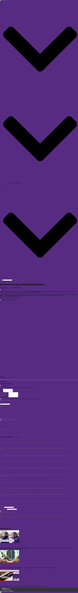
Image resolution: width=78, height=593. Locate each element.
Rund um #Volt (7, 183)
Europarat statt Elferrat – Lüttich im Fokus (10, 434)
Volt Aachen (4, 521)
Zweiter (33, 377)
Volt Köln (4, 524)
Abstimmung (10, 377)
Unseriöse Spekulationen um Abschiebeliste (9, 499)
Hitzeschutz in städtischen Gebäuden (7, 492)
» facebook (2, 410)
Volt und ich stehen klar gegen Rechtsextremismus (11, 431)
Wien (31, 377)
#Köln (5, 188)
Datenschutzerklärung (6, 589)
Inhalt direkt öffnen (3, 301)
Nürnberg (18, 377)
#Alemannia (6, 190)
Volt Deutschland (5, 522)
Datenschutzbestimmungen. (13, 511)
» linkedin (2, 408)
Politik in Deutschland (27, 543)
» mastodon (2, 413)
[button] (40, 92)
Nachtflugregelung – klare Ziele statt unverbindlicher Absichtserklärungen (15, 453)
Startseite (4, 3)
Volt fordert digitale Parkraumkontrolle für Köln (10, 486)
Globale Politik (7, 187)
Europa (16, 543)
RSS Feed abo (3, 526)
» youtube (2, 415)
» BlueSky (2, 411)
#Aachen (6, 189)
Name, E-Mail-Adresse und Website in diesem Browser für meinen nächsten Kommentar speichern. (20, 398)
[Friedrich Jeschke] (3, 0)
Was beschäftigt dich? (4, 396)
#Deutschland (7, 186)
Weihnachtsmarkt (27, 377)
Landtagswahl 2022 (8, 279)
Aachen (6, 377)
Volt (17, 563)
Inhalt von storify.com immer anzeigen (8, 299)
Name (1, 389)
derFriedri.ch (12, 543)
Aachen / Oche (7, 376)
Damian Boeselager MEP (6, 520)
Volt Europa (4, 523)
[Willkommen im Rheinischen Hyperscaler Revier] (9, 562)
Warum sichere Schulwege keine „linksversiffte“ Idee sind (13, 432)
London (14, 377)
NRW (11, 563)
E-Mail (1, 390)
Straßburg (22, 377)
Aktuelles (4, 4)
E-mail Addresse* (3, 509)
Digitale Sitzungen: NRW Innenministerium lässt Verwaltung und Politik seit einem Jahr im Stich (19, 584)
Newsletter (6, 93)
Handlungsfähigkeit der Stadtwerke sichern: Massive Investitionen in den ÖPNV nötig (17, 466)
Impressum (4, 588)
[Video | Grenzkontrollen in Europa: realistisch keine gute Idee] (9, 542)
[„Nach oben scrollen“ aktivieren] (1, 592)
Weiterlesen (30, 548)
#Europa (6, 184)
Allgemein (8, 543)
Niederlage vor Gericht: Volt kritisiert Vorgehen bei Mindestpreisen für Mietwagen (17, 473)
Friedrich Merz (20, 543)
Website (1, 391)
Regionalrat (6, 182)
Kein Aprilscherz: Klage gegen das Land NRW (10, 433)
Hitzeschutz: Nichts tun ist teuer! (7, 446)
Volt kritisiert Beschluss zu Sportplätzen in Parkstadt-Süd (12, 440)
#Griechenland (7, 185)
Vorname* (2, 507)
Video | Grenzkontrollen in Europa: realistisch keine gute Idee (12, 545)
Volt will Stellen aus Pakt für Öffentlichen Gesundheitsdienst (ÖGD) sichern (16, 480)
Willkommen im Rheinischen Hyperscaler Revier (9, 565)
